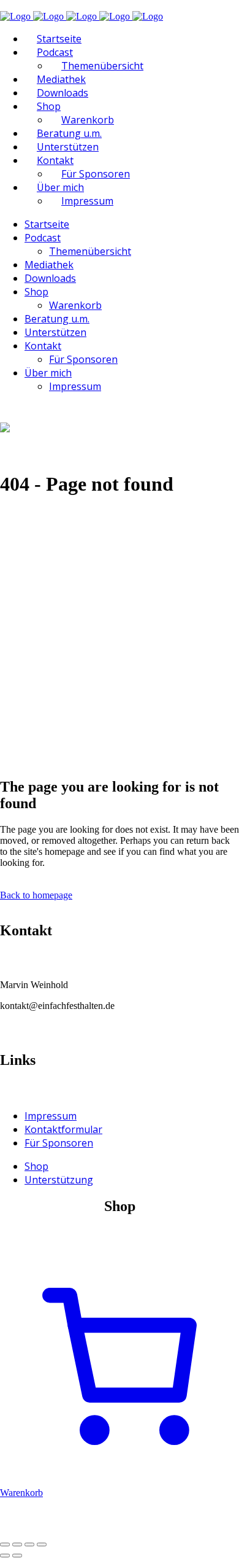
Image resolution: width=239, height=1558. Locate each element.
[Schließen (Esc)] (42, 1544)
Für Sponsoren (59, 1143)
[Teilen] (29, 1544)
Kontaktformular (63, 1129)
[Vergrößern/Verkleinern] (5, 1544)
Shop (36, 1166)
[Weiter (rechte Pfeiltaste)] (17, 1555)
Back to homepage (36, 895)
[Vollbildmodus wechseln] (17, 1544)
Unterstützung (59, 1179)
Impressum (51, 1116)
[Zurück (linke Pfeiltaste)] (5, 1555)
